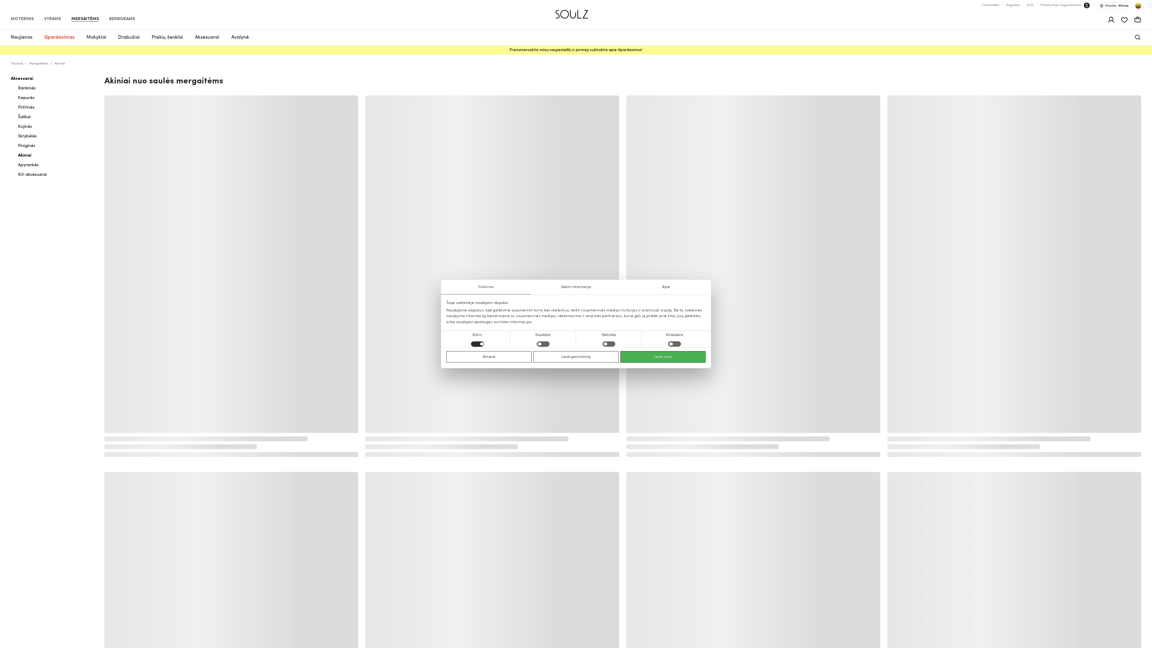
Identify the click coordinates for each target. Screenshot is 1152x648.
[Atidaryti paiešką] (1137, 37)
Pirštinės (26, 107)
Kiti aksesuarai (32, 174)
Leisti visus (663, 356)
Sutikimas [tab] (486, 287)
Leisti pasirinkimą (576, 356)
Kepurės (26, 98)
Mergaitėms (85, 19)
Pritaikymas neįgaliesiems (1060, 5)
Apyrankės (28, 165)
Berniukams (122, 19)
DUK (1030, 5)
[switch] (543, 343)
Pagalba (1012, 5)
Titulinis (17, 63)
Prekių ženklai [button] (167, 37)
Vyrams (52, 19)
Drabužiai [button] (129, 37)
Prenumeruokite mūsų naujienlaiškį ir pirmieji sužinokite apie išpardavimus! (576, 50)
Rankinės (27, 88)
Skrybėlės (27, 136)
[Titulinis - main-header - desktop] (576, 11)
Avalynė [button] (240, 37)
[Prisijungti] (1111, 19)
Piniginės (26, 146)
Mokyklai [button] (96, 37)
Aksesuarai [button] (207, 37)
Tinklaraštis (990, 5)
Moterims (22, 19)
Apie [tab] (666, 287)
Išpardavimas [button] (59, 37)
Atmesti (489, 356)
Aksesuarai (22, 78)
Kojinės (25, 126)
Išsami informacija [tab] (576, 287)
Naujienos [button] (21, 37)
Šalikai (24, 117)
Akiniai (25, 155)
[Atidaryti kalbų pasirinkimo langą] (1138, 6)
